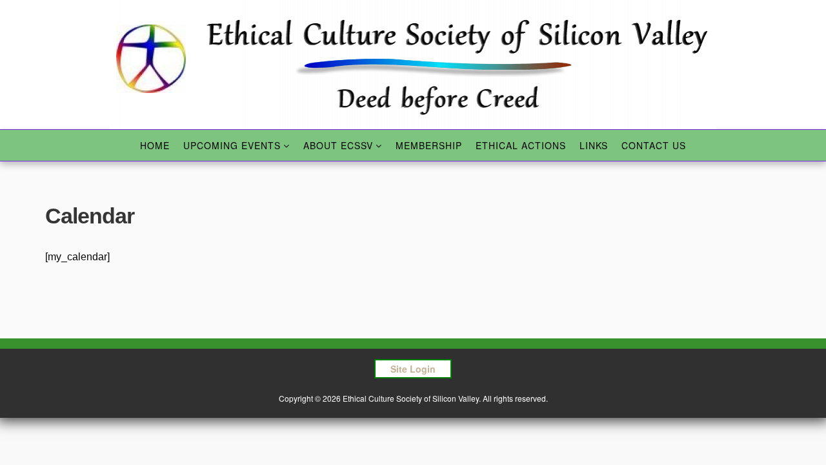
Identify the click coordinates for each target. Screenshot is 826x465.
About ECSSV (338, 145)
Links (593, 145)
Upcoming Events (232, 145)
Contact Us (653, 145)
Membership (429, 145)
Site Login (413, 368)
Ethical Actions (521, 145)
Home (155, 145)
